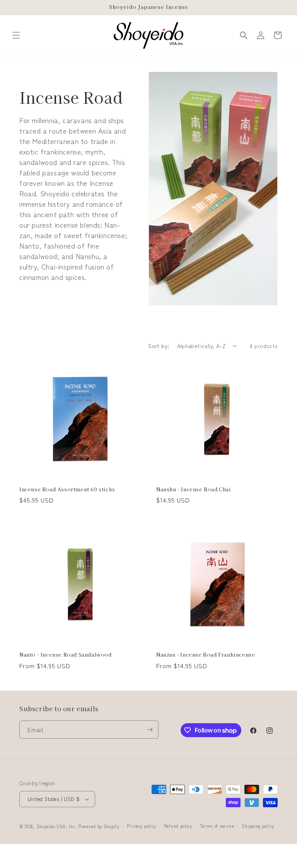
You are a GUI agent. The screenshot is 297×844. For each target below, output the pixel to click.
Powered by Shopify (98, 826)
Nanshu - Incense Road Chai (193, 489)
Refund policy (178, 826)
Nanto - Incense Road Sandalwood (65, 655)
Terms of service (217, 826)
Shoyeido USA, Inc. (57, 826)
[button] (16, 35)
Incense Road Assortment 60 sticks (67, 489)
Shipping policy (258, 826)
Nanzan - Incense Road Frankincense (205, 655)
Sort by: (158, 346)
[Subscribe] (149, 729)
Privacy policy (141, 826)
